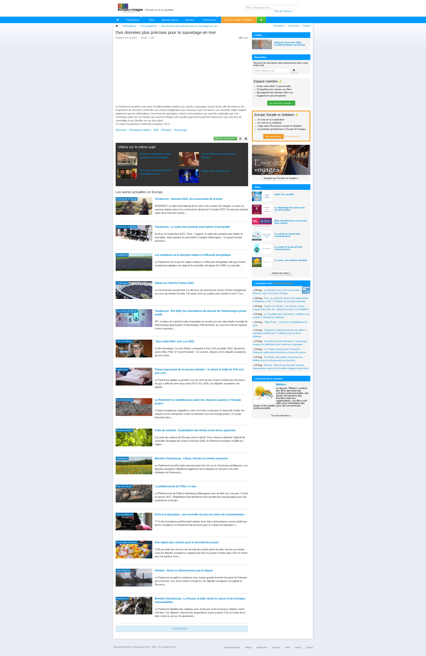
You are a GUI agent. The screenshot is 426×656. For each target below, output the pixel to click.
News (152, 19)
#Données (121, 130)
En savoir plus (291, 136)
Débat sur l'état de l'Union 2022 (174, 283)
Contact (306, 25)
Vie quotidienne (148, 26)
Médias (248, 647)
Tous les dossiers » (281, 415)
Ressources (209, 19)
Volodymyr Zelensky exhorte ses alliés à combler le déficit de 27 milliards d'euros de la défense (279, 333)
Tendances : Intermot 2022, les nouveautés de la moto (188, 198)
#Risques (166, 130)
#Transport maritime (140, 130)
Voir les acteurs (273, 136)
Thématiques (133, 19)
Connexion (293, 25)
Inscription (278, 25)
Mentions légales (232, 647)
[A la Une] (117, 20)
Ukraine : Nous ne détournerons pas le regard (184, 570)
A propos (276, 647)
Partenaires (262, 647)
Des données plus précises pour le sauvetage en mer (189, 26)
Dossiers (190, 19)
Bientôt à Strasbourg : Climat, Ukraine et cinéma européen (191, 458)
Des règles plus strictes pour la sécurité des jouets (186, 542)
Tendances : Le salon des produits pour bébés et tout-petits (192, 226)
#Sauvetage (180, 130)
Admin (298, 647)
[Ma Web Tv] (261, 20)
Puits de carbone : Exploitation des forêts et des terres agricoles (195, 430)
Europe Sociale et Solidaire (239, 19)
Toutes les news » (281, 273)
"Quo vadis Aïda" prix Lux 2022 (174, 341)
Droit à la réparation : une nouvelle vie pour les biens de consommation (199, 514)
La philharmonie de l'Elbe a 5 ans (175, 486)
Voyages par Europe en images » (281, 178)
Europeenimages (130, 8)
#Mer (156, 130)
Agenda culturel (170, 19)
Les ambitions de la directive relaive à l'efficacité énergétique (193, 255)
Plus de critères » (284, 11)
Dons (287, 647)
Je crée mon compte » (281, 103)
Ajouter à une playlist (226, 138)
